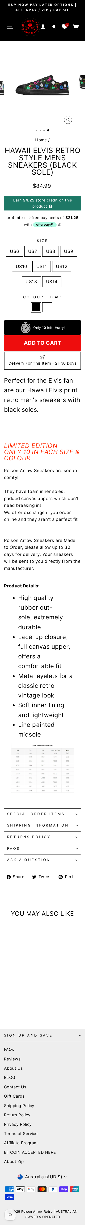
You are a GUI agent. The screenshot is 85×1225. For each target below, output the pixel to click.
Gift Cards (14, 1096)
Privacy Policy (17, 1124)
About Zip (14, 1161)
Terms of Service (21, 1133)
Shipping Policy (19, 1105)
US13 (31, 281)
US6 (14, 251)
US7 (32, 251)
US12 (61, 266)
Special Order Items (36, 814)
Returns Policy (29, 837)
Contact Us (15, 1087)
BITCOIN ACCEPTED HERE (30, 1152)
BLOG (10, 1077)
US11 (41, 266)
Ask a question (29, 860)
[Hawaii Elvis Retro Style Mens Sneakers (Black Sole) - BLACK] (6, 1006)
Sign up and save (28, 1035)
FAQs (13, 848)
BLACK (36, 307)
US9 (68, 251)
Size (42, 241)
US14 (52, 281)
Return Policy (17, 1115)
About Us (13, 1068)
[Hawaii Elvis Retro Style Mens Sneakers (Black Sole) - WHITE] (12, 1006)
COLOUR (42, 297)
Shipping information (38, 825)
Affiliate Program (21, 1142)
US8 (50, 251)
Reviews (12, 1059)
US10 (21, 266)
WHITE (47, 307)
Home (41, 140)
